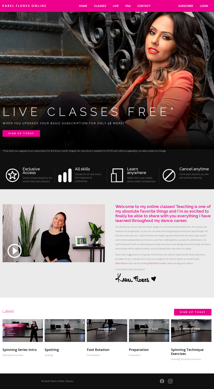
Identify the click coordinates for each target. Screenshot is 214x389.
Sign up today (21, 133)
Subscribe (185, 6)
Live (116, 6)
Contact (144, 6)
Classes (100, 6)
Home (83, 6)
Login (204, 6)
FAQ (128, 6)
